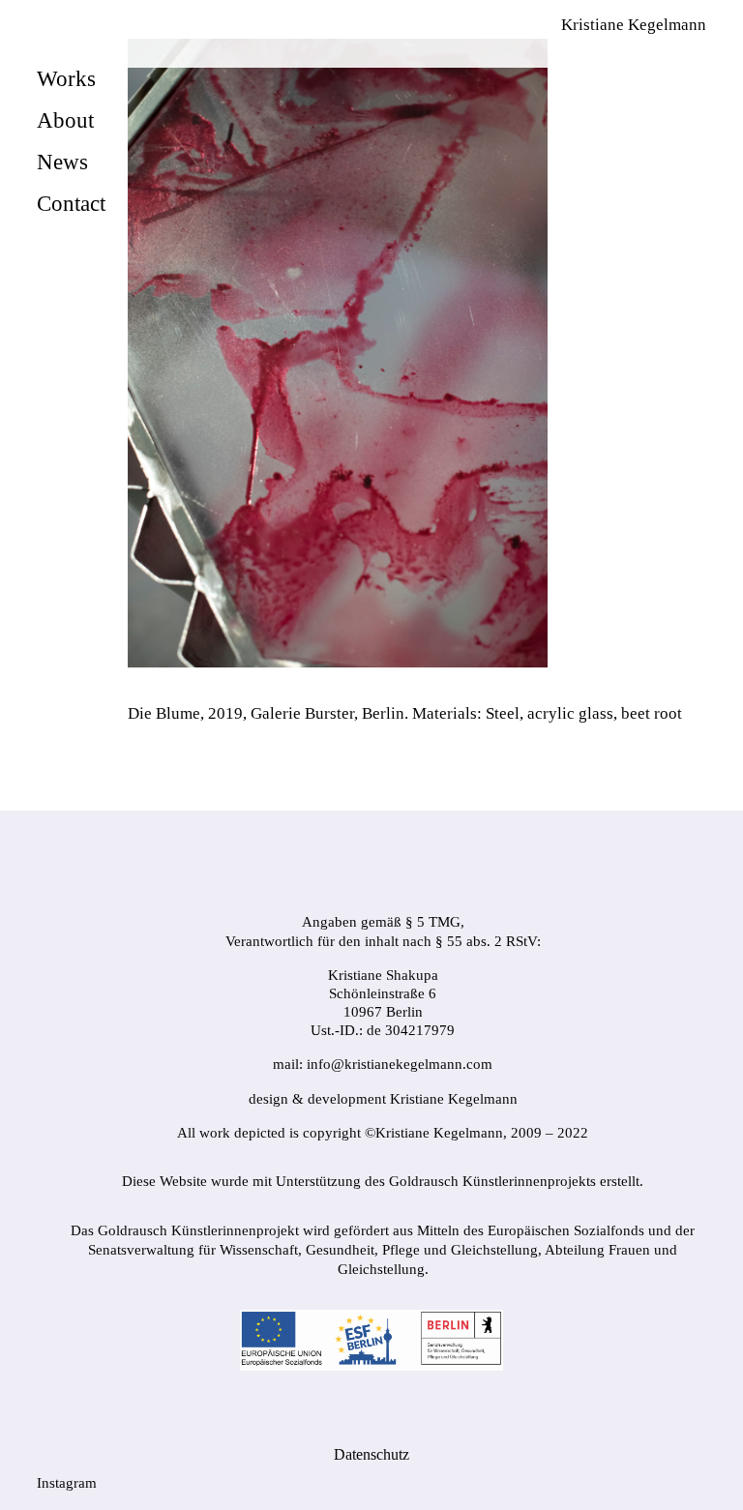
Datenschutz (371, 1454)
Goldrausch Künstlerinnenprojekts (492, 1181)
